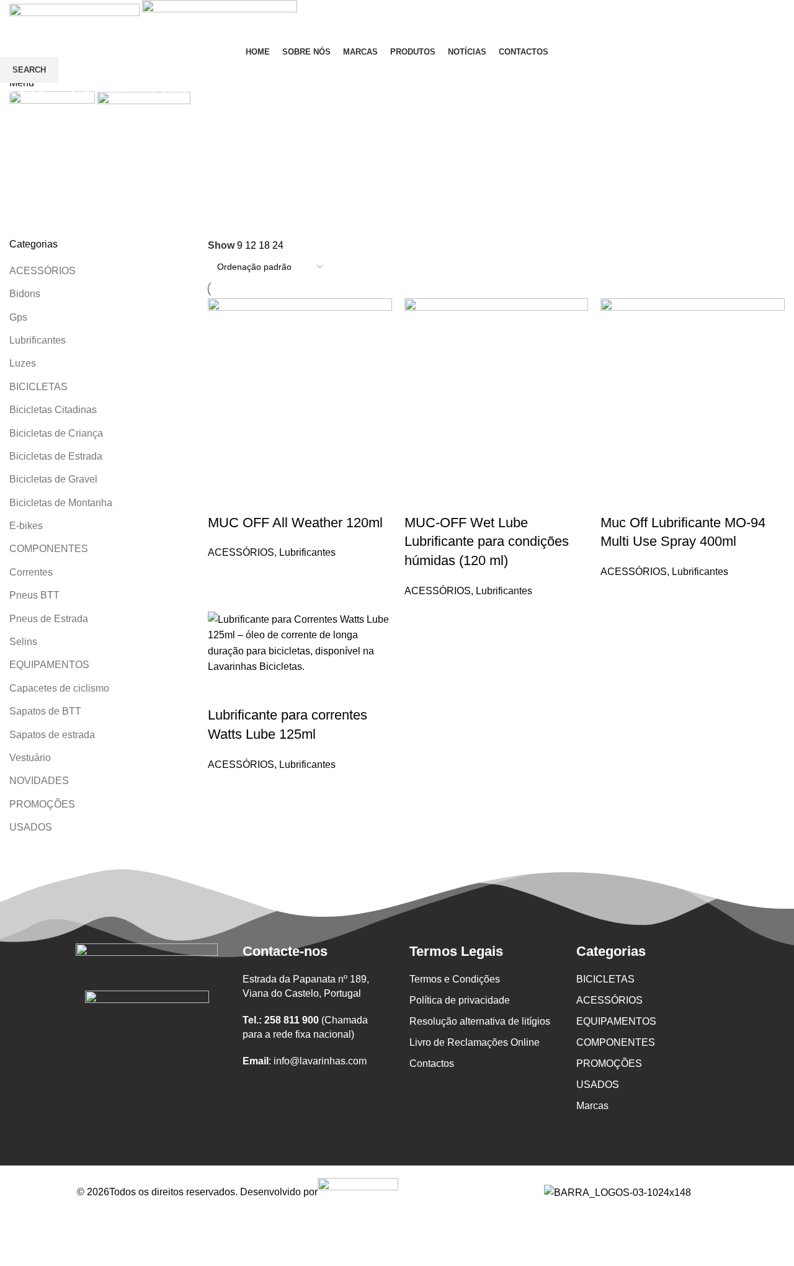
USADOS (597, 1084)
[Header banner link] (397, 633)
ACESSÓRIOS (609, 1000)
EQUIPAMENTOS (616, 1021)
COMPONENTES (615, 1042)
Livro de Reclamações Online (474, 1042)
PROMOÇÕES (609, 1063)
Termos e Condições (454, 979)
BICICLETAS (605, 979)
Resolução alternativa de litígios (479, 1021)
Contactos (431, 1063)
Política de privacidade (459, 1000)
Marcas (592, 1105)
